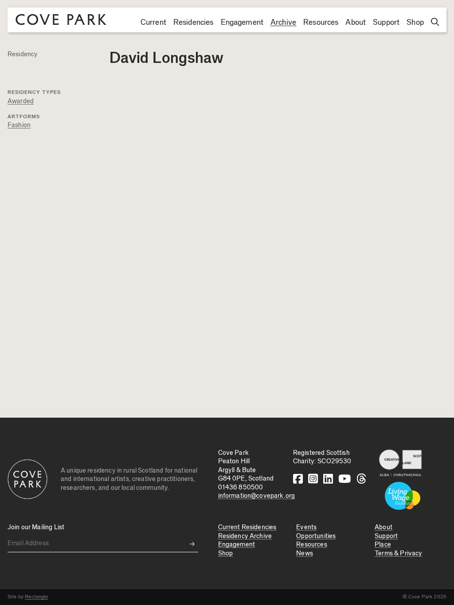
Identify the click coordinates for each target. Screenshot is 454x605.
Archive (283, 23)
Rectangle (36, 596)
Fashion (19, 125)
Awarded (21, 101)
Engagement (242, 23)
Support (386, 23)
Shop (415, 23)
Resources (320, 23)
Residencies (193, 23)
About (355, 23)
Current (153, 23)
